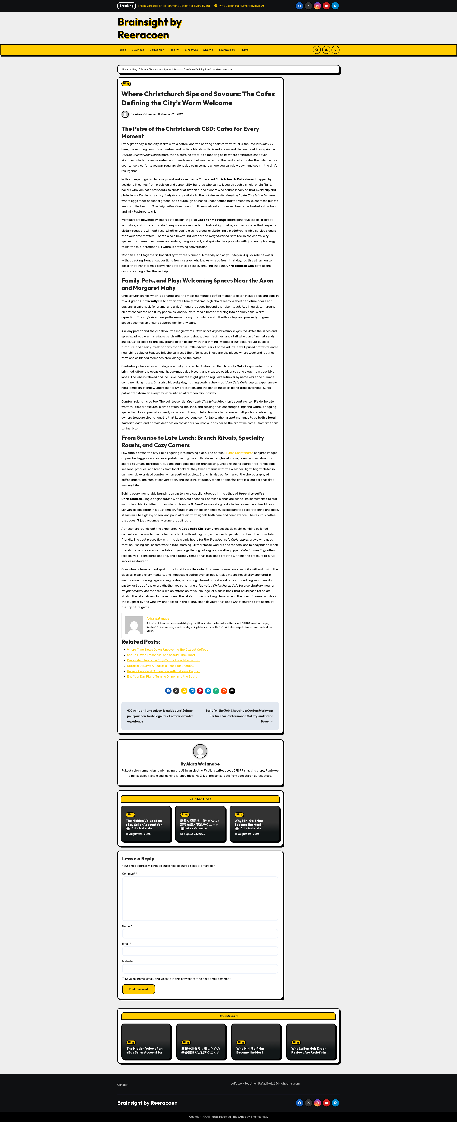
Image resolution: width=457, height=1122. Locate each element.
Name (127, 926)
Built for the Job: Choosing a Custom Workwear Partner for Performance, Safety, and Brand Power (239, 716)
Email (126, 943)
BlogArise (239, 1116)
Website (127, 961)
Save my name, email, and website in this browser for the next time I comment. (178, 979)
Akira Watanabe (145, 114)
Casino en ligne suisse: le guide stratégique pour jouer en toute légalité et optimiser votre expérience (160, 716)
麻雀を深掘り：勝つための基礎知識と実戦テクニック (199, 823)
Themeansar (259, 1116)
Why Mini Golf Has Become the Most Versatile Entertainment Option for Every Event (255, 1054)
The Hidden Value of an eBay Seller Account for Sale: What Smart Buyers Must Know (145, 1054)
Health (175, 50)
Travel (244, 50)
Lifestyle (191, 50)
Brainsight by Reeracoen (149, 28)
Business (138, 50)
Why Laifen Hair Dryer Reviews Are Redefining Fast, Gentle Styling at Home (309, 1054)
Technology (227, 50)
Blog (123, 50)
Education (157, 50)
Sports (208, 50)
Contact (123, 1085)
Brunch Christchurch (238, 453)
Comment (129, 873)
